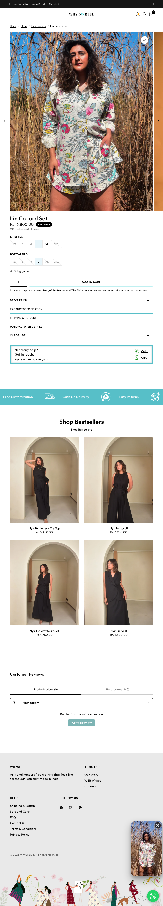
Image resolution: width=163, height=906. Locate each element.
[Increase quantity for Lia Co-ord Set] (24, 281)
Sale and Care (20, 811)
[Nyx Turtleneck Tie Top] (44, 480)
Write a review (81, 723)
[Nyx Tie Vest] (118, 582)
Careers (90, 786)
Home (13, 25)
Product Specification (26, 309)
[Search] (144, 14)
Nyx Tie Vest (118, 630)
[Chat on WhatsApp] (153, 896)
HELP (14, 798)
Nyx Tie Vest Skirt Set (44, 630)
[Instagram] (73, 807)
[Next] (158, 121)
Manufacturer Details (26, 326)
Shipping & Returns (23, 317)
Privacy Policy (19, 834)
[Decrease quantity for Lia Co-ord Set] (13, 281)
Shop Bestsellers (81, 429)
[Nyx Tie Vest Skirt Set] (44, 582)
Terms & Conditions (23, 829)
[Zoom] (144, 40)
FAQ (13, 817)
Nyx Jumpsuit (119, 528)
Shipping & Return (22, 806)
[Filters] (14, 702)
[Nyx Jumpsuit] (118, 480)
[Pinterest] (83, 807)
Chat (144, 357)
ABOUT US (92, 767)
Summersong (38, 25)
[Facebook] (64, 807)
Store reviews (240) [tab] (117, 689)
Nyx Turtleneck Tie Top (44, 528)
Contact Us (17, 823)
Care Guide (18, 335)
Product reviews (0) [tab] (46, 689)
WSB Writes (92, 780)
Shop (24, 25)
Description (18, 300)
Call (144, 351)
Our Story (91, 775)
